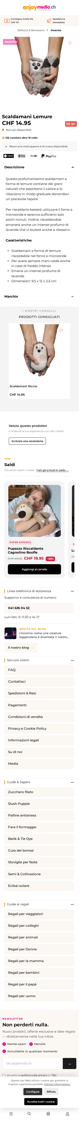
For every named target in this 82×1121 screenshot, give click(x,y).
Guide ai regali (18, 904)
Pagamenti (17, 705)
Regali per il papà (22, 984)
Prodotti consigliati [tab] (39, 317)
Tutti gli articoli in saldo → (52, 470)
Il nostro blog (18, 647)
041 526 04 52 (19, 608)
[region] (39, 74)
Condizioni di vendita (25, 717)
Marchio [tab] (11, 296)
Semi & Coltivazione (24, 874)
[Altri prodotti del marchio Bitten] (71, 124)
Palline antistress (22, 815)
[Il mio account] (67, 1114)
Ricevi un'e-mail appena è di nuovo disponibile (38, 146)
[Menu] (11, 1114)
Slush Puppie (19, 804)
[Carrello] (48, 1114)
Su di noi (15, 752)
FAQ (12, 670)
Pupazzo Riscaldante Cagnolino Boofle (25, 550)
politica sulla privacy (34, 1075)
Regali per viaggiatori (25, 914)
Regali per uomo (22, 996)
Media (13, 764)
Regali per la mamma (26, 961)
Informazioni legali (23, 740)
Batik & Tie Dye (20, 839)
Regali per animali (23, 937)
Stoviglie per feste (22, 862)
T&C (54, 1075)
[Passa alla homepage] (39, 7)
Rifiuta (51, 1091)
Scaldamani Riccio (23, 386)
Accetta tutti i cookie (41, 1101)
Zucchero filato (20, 792)
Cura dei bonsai (21, 850)
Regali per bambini (23, 973)
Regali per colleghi (23, 926)
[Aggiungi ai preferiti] (69, 42)
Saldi (9, 464)
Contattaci (17, 682)
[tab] (39, 167)
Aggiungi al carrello (34, 569)
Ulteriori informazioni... (57, 1084)
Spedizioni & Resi (22, 693)
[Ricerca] (29, 1114)
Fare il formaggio (22, 827)
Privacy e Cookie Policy (27, 729)
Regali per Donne (22, 949)
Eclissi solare (18, 886)
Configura (32, 1091)
